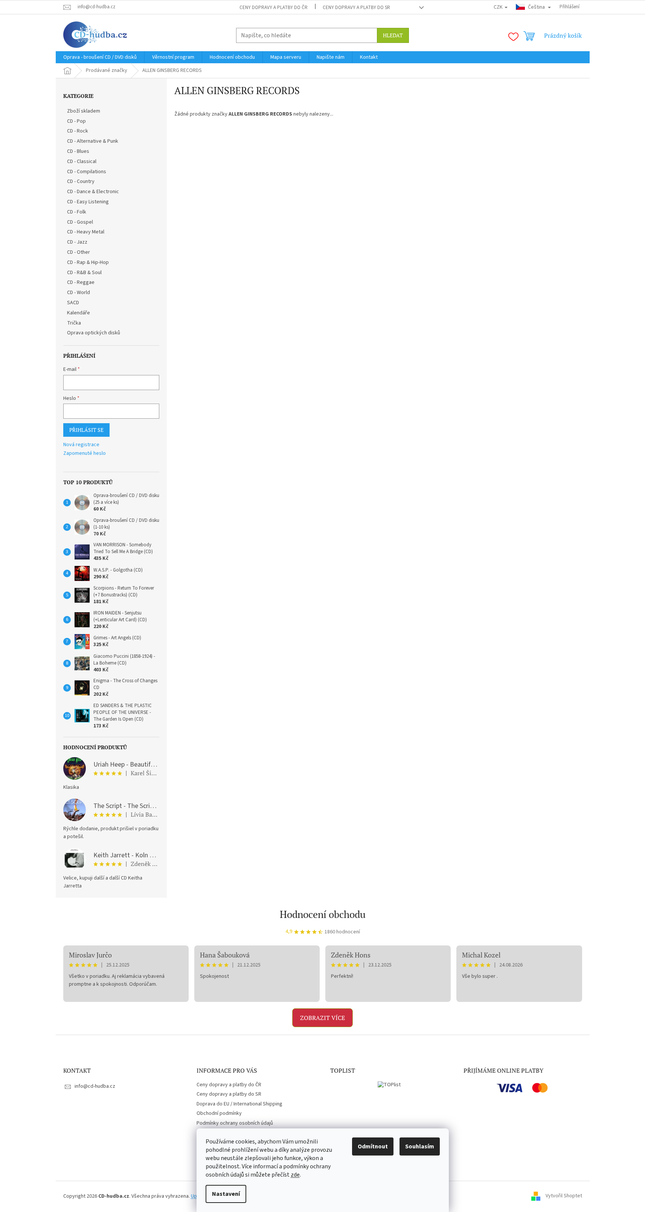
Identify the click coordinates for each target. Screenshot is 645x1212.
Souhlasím (419, 1146)
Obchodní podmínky (219, 1113)
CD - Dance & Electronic (93, 191)
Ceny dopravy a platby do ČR (273, 7)
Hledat (393, 35)
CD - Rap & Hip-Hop (88, 262)
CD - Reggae (81, 282)
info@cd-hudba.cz (95, 1086)
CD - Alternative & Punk (92, 141)
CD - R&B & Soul (84, 272)
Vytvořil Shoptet (564, 1196)
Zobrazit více (322, 1018)
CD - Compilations (86, 171)
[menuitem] (100, 57)
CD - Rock (77, 131)
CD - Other (78, 252)
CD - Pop (76, 121)
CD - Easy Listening (88, 202)
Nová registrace (81, 444)
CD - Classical (81, 161)
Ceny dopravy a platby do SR (356, 7)
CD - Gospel (80, 222)
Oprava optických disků (93, 333)
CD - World (78, 292)
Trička (74, 323)
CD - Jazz (77, 242)
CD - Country (81, 181)
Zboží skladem (83, 111)
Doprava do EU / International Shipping (239, 1104)
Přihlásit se (86, 429)
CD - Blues (78, 151)
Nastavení (226, 1194)
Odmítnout (373, 1146)
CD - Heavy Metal (85, 232)
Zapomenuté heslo (84, 453)
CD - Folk (76, 212)
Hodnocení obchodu (323, 914)
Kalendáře (78, 313)
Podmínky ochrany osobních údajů (235, 1123)
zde (295, 1175)
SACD (73, 302)
